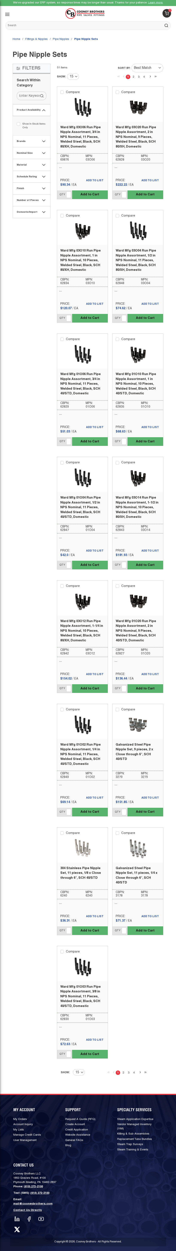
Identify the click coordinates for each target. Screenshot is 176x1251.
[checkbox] (18, 124)
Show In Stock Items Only (34, 126)
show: (61, 76)
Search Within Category (28, 83)
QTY (62, 194)
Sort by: (124, 68)
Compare (73, 92)
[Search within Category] (42, 96)
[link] (117, 76)
